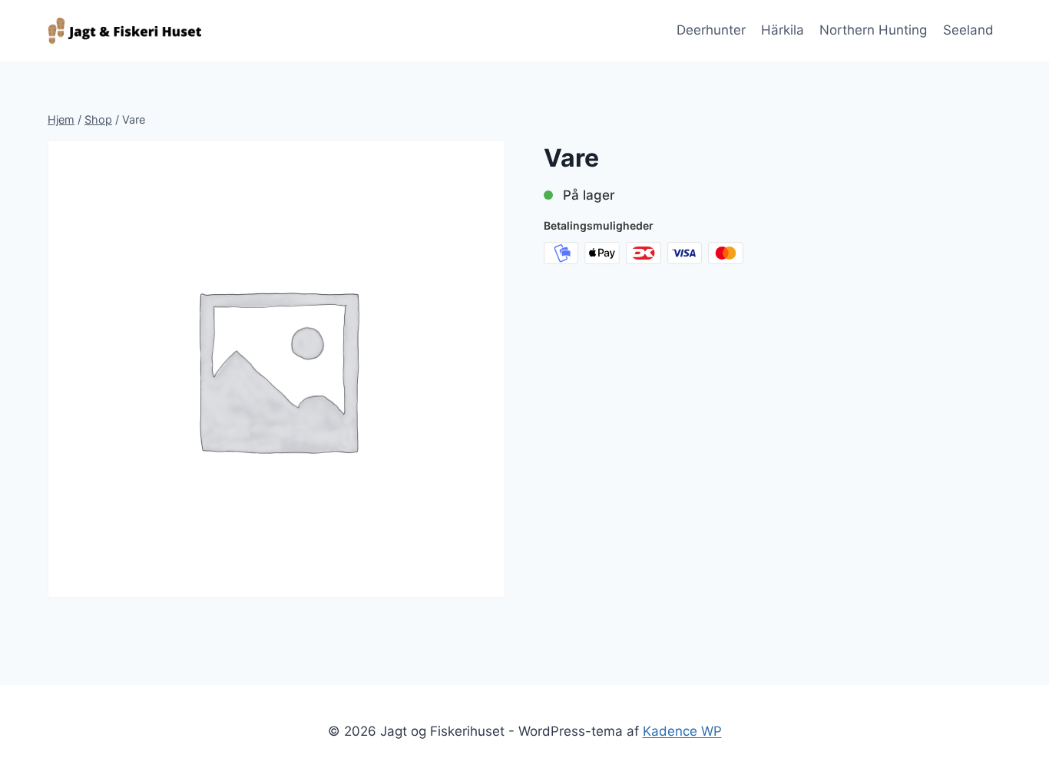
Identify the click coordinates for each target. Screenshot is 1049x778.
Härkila (782, 30)
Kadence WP (682, 731)
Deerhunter (711, 30)
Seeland (968, 30)
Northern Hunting (873, 30)
